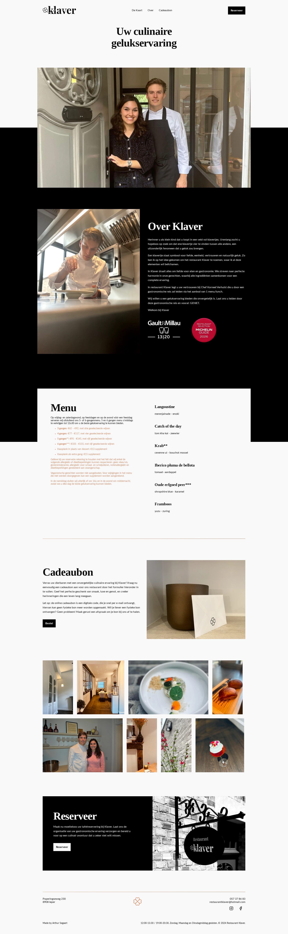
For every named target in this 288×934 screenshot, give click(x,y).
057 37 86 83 (237, 899)
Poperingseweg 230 (54, 899)
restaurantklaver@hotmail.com (227, 902)
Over (151, 10)
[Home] (138, 904)
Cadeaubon (165, 10)
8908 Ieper (49, 902)
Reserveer (237, 10)
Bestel (49, 623)
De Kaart (137, 10)
